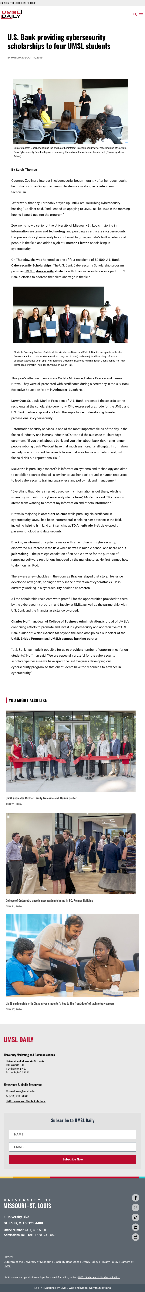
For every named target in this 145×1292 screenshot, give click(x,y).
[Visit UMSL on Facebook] (135, 1198)
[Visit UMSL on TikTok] (135, 1217)
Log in (38, 1288)
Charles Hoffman (23, 621)
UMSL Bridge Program (27, 639)
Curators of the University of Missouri (27, 1262)
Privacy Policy (109, 1262)
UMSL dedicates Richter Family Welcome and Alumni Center (41, 798)
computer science (54, 514)
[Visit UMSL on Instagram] (135, 1207)
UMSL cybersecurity (39, 271)
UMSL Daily (18, 57)
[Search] (135, 14)
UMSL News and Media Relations (26, 1101)
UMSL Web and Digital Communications (85, 1288)
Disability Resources (66, 1262)
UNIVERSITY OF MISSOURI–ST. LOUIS (18, 3)
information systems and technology (38, 231)
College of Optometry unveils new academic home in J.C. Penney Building (49, 900)
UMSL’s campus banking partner (73, 639)
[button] (141, 15)
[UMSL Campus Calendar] (135, 1237)
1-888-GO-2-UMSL (46, 1235)
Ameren (84, 588)
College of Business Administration (75, 621)
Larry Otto (18, 401)
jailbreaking (20, 554)
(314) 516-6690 (18, 1095)
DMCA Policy (90, 1262)
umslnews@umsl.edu (22, 1091)
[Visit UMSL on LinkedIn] (135, 1227)
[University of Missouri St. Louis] (27, 1207)
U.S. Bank (76, 401)
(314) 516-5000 (35, 1230)
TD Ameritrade (82, 525)
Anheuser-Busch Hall (68, 390)
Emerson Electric (76, 243)
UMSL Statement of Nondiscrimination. (99, 1277)
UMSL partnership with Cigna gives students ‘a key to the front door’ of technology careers (60, 1003)
